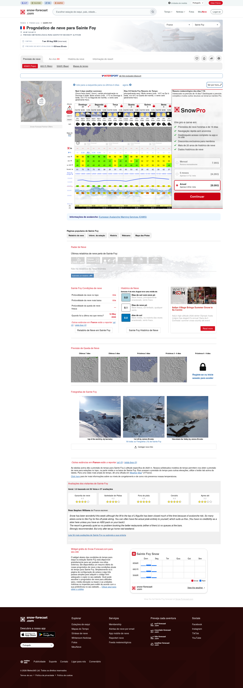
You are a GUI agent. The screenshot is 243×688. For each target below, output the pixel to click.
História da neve (76, 59)
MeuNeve (76, 646)
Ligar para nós (78, 661)
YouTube (196, 637)
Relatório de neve (76, 235)
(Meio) (46, 66)
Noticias (179, 11)
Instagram (197, 628)
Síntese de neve (80, 633)
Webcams (126, 235)
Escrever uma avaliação (100, 540)
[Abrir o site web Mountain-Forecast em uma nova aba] (36, 3)
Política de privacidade (44, 675)
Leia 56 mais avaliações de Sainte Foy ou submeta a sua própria (97, 535)
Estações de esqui (81, 624)
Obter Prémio (216, 3)
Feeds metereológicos (120, 642)
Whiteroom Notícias (81, 637)
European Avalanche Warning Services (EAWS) (123, 216)
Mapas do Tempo (80, 628)
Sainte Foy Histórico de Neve (143, 330)
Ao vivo (52, 59)
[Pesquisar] (153, 12)
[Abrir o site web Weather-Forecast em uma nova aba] (59, 3)
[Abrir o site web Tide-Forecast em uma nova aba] (48, 3)
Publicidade (40, 661)
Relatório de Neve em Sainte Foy (93, 330)
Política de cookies (65, 675)
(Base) (63, 66)
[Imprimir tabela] (219, 58)
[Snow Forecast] (33, 12)
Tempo (167, 11)
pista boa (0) (80, 325)
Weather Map (136, 472)
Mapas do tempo (80, 66)
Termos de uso (26, 675)
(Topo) (30, 66)
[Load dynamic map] (41, 101)
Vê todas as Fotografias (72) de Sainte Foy (143, 441)
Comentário (95, 661)
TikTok (195, 633)
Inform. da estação (97, 235)
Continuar (197, 196)
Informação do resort (103, 59)
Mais (69, 136)
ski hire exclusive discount (130, 75)
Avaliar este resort (77, 540)
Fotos (191, 11)
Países (23, 23)
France (34, 23)
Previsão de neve (31, 59)
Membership (115, 624)
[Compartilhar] (211, 58)
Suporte (53, 661)
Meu (202, 11)
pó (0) (120, 462)
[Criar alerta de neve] (204, 58)
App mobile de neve (119, 633)
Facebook (197, 624)
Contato (64, 661)
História (113, 235)
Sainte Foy (47, 23)
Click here (75, 476)
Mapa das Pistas (142, 235)
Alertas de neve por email (121, 628)
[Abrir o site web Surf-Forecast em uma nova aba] (24, 3)
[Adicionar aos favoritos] (197, 58)
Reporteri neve (116, 637)
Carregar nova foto (145, 446)
